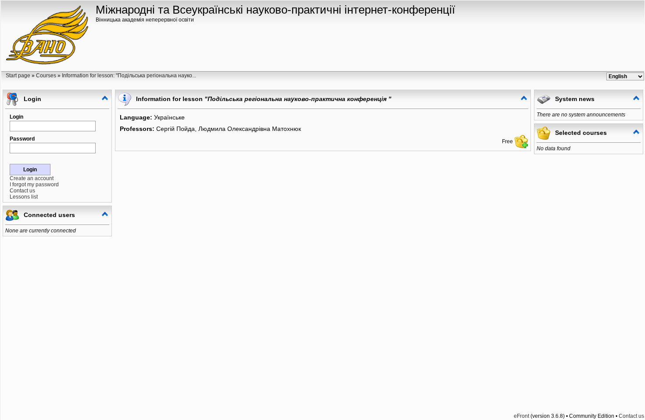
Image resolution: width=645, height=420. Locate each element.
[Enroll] (521, 141)
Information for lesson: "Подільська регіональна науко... (129, 75)
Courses (46, 75)
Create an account (32, 178)
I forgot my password (34, 184)
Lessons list (24, 197)
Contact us (22, 191)
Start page (18, 75)
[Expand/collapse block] (104, 97)
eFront (521, 416)
